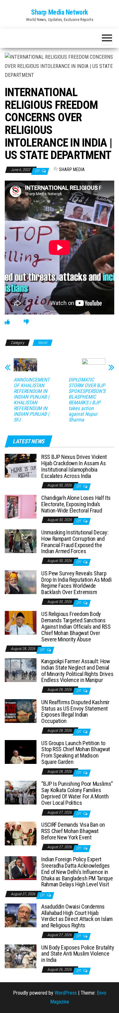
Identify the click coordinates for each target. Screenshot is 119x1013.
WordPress (66, 993)
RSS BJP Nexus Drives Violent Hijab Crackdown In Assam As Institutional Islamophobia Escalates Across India (74, 466)
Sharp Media (72, 169)
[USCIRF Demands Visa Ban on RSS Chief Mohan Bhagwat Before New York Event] (20, 833)
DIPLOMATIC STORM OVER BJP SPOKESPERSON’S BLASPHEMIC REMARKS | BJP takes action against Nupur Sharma (87, 400)
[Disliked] (26, 322)
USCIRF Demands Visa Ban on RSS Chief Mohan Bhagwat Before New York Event (73, 831)
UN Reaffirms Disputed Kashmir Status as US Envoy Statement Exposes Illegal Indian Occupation (75, 711)
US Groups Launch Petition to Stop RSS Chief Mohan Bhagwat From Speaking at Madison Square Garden (75, 752)
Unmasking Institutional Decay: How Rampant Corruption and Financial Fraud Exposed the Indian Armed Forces (74, 541)
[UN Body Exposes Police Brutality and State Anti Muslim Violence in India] (20, 956)
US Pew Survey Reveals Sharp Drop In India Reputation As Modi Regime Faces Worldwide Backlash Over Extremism (76, 582)
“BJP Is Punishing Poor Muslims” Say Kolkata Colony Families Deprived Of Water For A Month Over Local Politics (77, 793)
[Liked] (7, 322)
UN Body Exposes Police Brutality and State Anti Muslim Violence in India (77, 953)
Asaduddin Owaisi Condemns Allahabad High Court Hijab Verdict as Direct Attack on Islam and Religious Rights (77, 916)
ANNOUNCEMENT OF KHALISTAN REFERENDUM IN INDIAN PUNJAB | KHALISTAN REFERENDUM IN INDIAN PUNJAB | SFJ (32, 400)
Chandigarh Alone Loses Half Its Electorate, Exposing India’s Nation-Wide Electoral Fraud (76, 504)
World (42, 343)
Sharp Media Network (59, 12)
